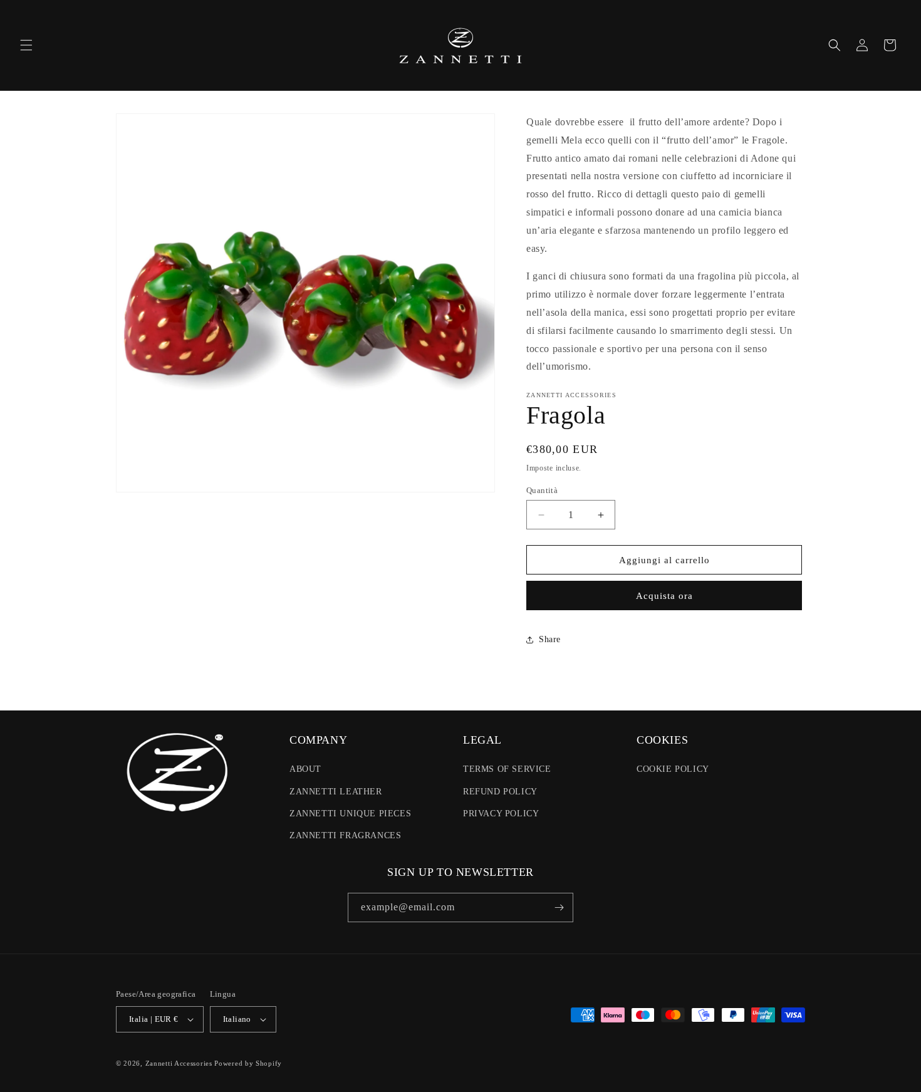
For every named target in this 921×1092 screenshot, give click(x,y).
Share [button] (550, 639)
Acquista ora (664, 596)
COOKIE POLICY (673, 769)
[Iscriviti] (559, 907)
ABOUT (305, 769)
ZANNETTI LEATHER (335, 791)
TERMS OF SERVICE (507, 769)
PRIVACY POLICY (501, 813)
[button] (26, 45)
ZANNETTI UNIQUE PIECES (350, 813)
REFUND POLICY (500, 791)
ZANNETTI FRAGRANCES (345, 835)
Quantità (542, 490)
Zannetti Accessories (178, 1063)
